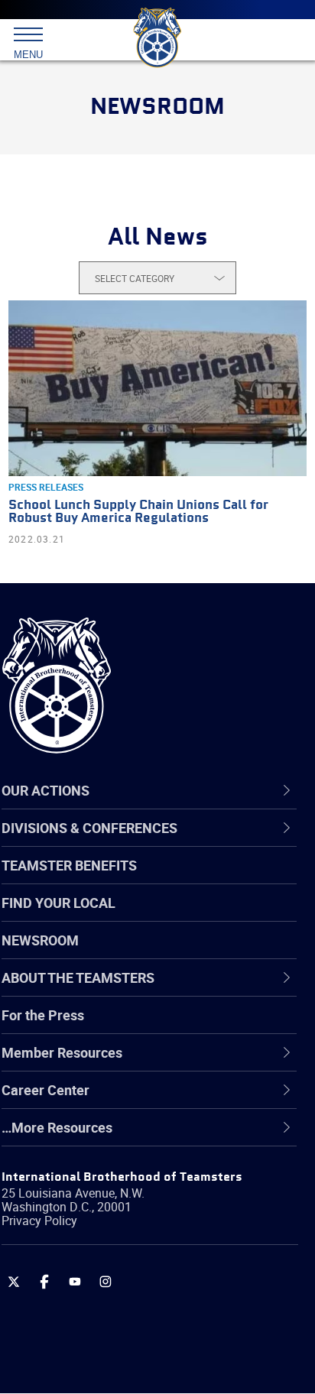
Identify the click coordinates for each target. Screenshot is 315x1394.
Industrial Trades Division (114, 1209)
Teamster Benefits (69, 865)
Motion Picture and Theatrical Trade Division (146, 1246)
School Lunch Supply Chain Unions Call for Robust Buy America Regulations (138, 512)
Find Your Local (58, 902)
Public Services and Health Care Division (160, 1356)
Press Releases (45, 487)
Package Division (89, 1283)
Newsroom (40, 940)
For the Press (43, 1015)
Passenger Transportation (117, 1319)
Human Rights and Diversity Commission (162, 1173)
